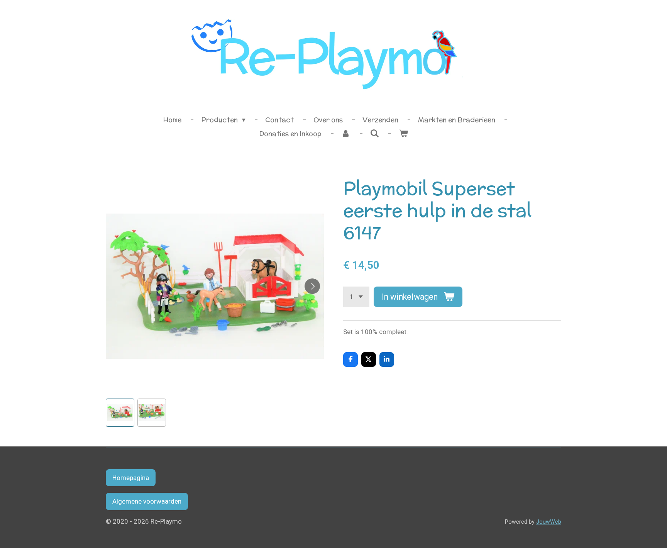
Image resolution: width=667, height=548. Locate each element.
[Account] (346, 134)
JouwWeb (548, 522)
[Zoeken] (375, 133)
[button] (120, 413)
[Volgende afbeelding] (312, 286)
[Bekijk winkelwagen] (403, 134)
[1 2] (356, 297)
